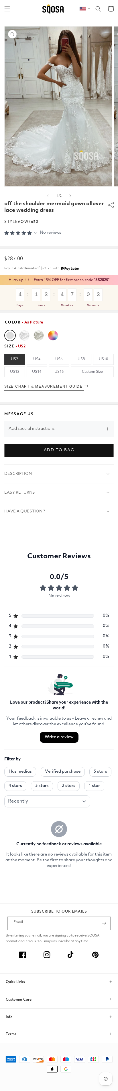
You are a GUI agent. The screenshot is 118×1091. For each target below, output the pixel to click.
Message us (19, 414)
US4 (36, 359)
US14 (36, 372)
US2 (14, 359)
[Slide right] (70, 196)
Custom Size (92, 372)
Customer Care (19, 1000)
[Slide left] (48, 196)
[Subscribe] (104, 923)
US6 (58, 359)
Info (9, 1017)
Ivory (38, 335)
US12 (14, 372)
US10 (103, 359)
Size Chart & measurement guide (44, 386)
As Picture (10, 335)
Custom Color (53, 335)
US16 (59, 372)
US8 (81, 359)
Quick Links (15, 982)
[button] (7, 9)
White (24, 335)
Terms (11, 1034)
